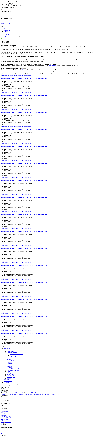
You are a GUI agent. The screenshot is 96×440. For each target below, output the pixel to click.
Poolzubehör (7, 34)
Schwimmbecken (20, 392)
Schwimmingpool (25, 394)
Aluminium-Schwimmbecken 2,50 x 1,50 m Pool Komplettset (24, 95)
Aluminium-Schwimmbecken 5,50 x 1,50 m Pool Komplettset (24, 265)
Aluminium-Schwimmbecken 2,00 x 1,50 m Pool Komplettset (24, 78)
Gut (1, 433)
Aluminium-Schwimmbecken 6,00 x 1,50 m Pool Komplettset (24, 283)
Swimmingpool (12, 392)
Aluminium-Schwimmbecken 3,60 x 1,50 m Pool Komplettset (24, 163)
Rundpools (9, 366)
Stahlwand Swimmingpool (13, 370)
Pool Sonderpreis (11, 377)
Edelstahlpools (10, 350)
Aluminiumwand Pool (14, 36)
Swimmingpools (10, 374)
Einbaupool (9, 359)
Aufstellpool (41, 394)
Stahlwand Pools (11, 363)
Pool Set (12, 355)
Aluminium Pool (10, 351)
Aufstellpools (10, 373)
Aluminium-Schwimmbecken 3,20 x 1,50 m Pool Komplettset (24, 129)
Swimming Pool (10, 358)
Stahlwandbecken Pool (12, 356)
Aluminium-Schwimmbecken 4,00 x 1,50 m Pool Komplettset (24, 180)
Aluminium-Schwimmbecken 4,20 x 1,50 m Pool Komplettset (24, 197)
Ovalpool (18, 394)
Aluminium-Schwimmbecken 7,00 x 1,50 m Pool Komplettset (24, 316)
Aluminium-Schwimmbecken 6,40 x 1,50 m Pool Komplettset (24, 299)
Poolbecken (9, 367)
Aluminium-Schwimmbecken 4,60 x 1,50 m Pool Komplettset (24, 231)
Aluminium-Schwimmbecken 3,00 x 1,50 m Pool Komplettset (24, 112)
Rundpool (13, 394)
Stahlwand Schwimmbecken (13, 368)
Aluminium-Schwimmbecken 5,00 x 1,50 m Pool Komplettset (24, 248)
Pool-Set (24, 69)
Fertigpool (9, 364)
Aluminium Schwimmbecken (16, 354)
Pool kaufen (41, 392)
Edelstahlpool (35, 392)
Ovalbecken (6, 31)
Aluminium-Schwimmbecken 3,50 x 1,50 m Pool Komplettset (24, 146)
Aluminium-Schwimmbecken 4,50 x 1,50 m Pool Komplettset (24, 214)
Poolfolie (9, 394)
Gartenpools (9, 362)
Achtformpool (53, 394)
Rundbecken (7, 30)
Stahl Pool (9, 371)
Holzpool (9, 378)
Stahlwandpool (52, 65)
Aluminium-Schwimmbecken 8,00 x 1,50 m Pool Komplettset (24, 334)
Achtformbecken (8, 32)
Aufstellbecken (10, 375)
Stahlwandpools (10, 360)
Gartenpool (47, 394)
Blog (58, 394)
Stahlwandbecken (34, 394)
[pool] (2, 9)
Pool (2, 36)
